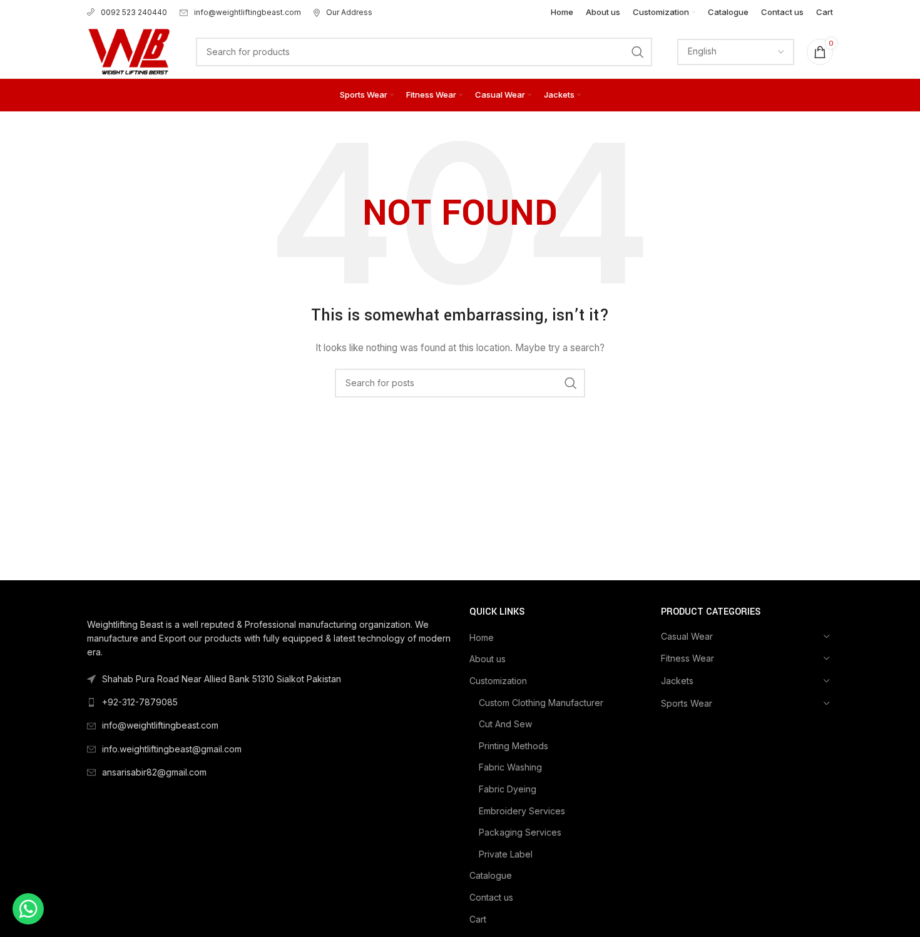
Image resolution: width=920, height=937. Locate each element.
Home (481, 637)
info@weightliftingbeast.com (247, 12)
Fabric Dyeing (507, 789)
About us (487, 658)
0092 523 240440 (134, 12)
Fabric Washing (510, 767)
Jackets (677, 680)
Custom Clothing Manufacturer (541, 702)
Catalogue (490, 875)
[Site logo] (129, 50)
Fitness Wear (687, 658)
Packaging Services (520, 832)
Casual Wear (687, 636)
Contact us (491, 897)
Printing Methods (513, 745)
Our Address (349, 12)
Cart (477, 919)
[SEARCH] (637, 52)
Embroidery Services (522, 811)
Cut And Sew (505, 724)
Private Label (506, 854)
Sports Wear (686, 703)
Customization (498, 680)
